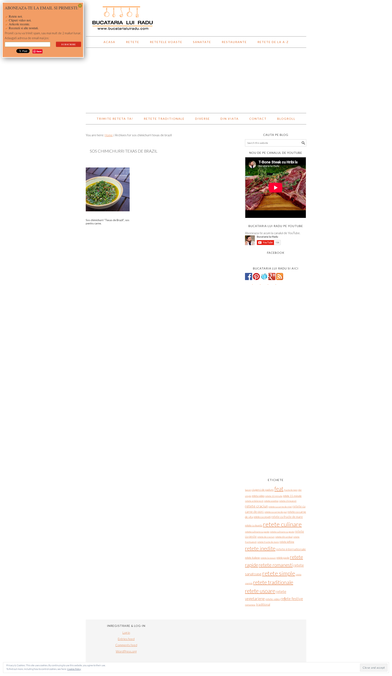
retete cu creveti (262, 517)
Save (39, 51)
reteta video (258, 496)
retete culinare (282, 524)
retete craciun (256, 506)
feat (278, 488)
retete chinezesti (287, 500)
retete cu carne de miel (280, 506)
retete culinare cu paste (257, 531)
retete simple (278, 573)
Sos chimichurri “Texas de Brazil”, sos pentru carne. (107, 221)
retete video (272, 599)
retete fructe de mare (268, 542)
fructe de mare (290, 490)
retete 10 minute (273, 496)
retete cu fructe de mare (287, 517)
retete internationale (291, 549)
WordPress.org (126, 651)
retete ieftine (287, 541)
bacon (248, 489)
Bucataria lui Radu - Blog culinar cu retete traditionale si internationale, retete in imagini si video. (196, 16)
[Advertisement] (196, 80)
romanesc (250, 604)
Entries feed (126, 639)
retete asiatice (271, 500)
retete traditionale (273, 582)
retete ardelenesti (254, 501)
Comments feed (126, 645)
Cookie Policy (74, 668)
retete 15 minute (292, 496)
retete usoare (260, 590)
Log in (126, 632)
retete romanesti (276, 565)
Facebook (275, 252)
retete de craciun (266, 536)
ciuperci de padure (263, 489)
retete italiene (252, 557)
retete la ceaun (268, 557)
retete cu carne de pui (275, 511)
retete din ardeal (284, 536)
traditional (263, 604)
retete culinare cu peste (282, 531)
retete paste (282, 557)
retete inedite (260, 548)
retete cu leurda (253, 525)
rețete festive (292, 598)
